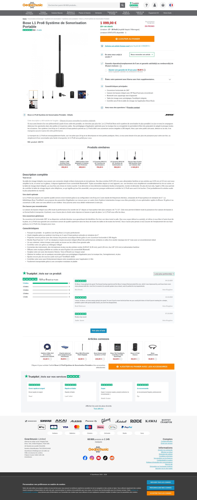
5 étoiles (26, 283)
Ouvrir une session (166, 443)
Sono (142, 433)
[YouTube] (98, 460)
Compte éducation (166, 441)
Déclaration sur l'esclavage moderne (161, 466)
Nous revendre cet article (140, 54)
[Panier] (163, 5)
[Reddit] (112, 460)
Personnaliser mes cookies (160, 488)
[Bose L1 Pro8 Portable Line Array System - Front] (59, 60)
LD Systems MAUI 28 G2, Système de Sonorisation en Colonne (117, 164)
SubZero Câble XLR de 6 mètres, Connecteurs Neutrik (47, 354)
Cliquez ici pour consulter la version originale (77, 121)
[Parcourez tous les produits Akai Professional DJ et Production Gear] (62, 421)
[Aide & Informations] (146, 5)
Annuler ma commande (165, 450)
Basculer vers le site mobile (164, 468)
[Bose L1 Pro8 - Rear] (72, 94)
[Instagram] (92, 460)
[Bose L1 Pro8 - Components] (62, 94)
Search (122, 5)
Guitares (55, 433)
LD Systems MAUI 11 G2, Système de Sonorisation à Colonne (100, 164)
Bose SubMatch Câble (152, 354)
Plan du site (168, 464)
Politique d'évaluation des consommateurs (159, 462)
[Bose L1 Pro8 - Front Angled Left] (43, 94)
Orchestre (107, 433)
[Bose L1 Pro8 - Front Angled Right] (53, 94)
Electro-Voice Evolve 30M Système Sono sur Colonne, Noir (135, 163)
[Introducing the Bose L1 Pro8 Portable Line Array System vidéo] (33, 104)
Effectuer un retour (166, 452)
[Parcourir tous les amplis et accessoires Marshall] (122, 421)
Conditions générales (165, 456)
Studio (125, 433)
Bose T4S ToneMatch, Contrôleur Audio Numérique (117, 354)
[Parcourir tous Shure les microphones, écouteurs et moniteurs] (47, 421)
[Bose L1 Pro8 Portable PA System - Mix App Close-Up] (82, 94)
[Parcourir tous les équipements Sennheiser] (32, 421)
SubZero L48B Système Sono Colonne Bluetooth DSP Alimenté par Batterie (65, 165)
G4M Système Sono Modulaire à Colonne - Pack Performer (82, 163)
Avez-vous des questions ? (122, 107)
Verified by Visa (155, 427)
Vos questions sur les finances (163, 458)
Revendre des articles (165, 454)
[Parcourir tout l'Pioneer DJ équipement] (92, 421)
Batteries (72, 433)
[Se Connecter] (155, 5)
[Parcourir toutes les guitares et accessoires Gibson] (107, 421)
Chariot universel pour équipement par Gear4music (65, 354)
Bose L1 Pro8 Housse (135, 354)
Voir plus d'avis (98, 331)
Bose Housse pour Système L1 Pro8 (100, 354)
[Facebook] (85, 460)
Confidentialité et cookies (164, 460)
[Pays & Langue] (171, 5)
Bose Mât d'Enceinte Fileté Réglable (82, 354)
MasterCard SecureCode (141, 427)
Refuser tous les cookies (160, 482)
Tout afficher (98, 409)
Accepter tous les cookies (160, 493)
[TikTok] (105, 460)
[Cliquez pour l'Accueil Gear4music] (33, 5)
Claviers (89, 433)
